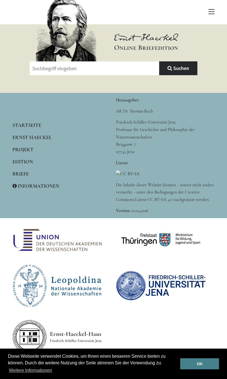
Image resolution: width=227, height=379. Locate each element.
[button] (211, 11)
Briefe (20, 174)
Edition (22, 162)
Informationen (38, 186)
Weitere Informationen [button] (30, 370)
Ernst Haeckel (32, 137)
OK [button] (200, 364)
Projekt (22, 150)
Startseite (26, 125)
